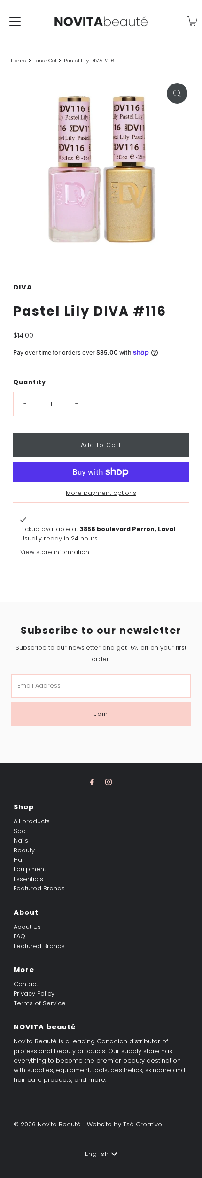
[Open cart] (192, 21)
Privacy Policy (34, 993)
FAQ (19, 936)
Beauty (24, 850)
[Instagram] (108, 782)
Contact (26, 984)
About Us (27, 927)
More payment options (101, 493)
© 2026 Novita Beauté (47, 1124)
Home (18, 60)
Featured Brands (39, 888)
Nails (21, 840)
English (98, 1154)
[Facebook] (92, 782)
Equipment (30, 869)
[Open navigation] (15, 21)
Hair (20, 860)
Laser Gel (44, 60)
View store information (54, 552)
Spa (20, 831)
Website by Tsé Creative (124, 1124)
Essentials (28, 879)
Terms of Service (40, 1003)
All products (32, 821)
